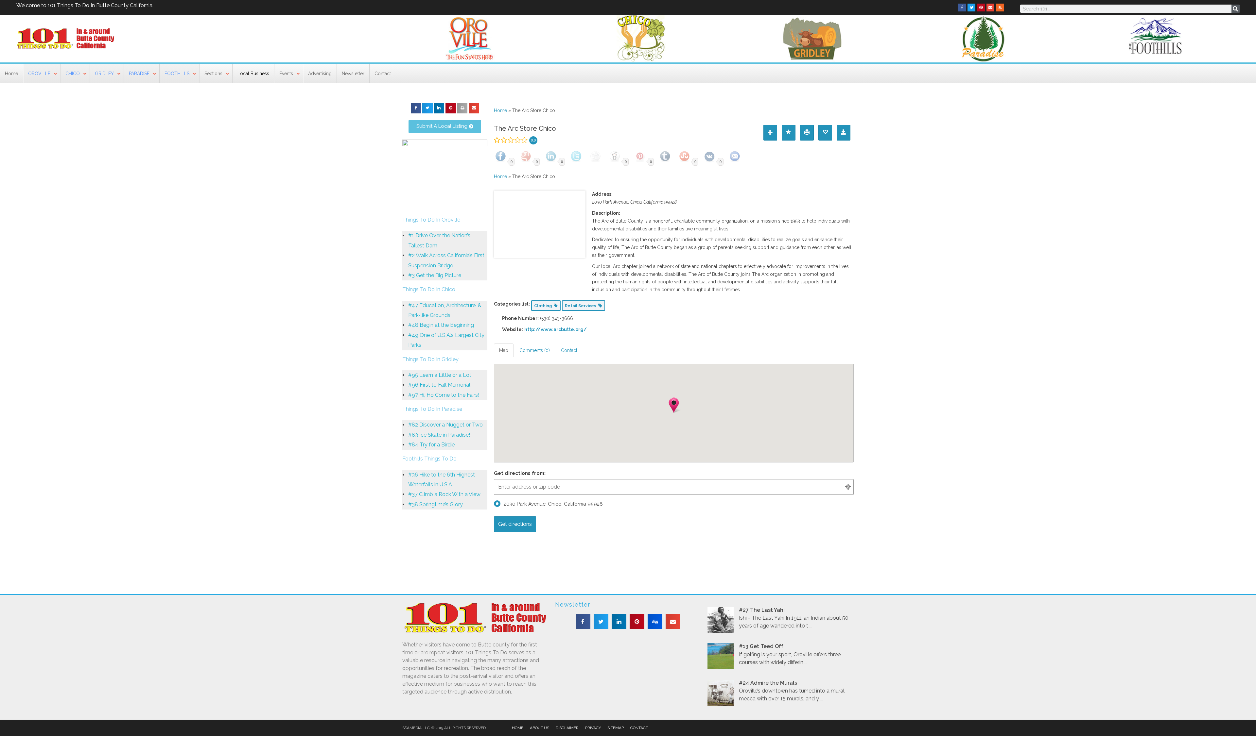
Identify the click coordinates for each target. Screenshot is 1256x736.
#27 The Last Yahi (762, 610)
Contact (639, 728)
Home (500, 110)
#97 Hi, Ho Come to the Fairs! (443, 395)
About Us (539, 728)
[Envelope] (990, 7)
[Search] (1235, 9)
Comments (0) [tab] (534, 350)
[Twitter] (971, 7)
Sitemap (615, 728)
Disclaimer (567, 728)
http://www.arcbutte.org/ (555, 329)
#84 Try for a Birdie (431, 445)
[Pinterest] (981, 7)
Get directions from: (520, 473)
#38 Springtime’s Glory (435, 504)
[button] (416, 108)
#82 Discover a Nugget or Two (445, 425)
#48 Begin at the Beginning (441, 325)
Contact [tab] (569, 350)
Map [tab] (503, 350)
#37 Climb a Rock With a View (444, 494)
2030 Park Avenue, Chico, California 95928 (553, 504)
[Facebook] (962, 7)
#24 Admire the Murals (768, 683)
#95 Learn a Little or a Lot (439, 375)
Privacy (593, 728)
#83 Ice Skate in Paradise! (439, 435)
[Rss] (1000, 7)
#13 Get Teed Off (761, 646)
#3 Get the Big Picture (434, 275)
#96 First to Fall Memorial (439, 385)
